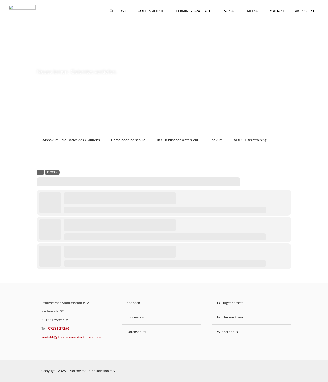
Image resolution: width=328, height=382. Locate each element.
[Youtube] (277, 371)
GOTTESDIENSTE (151, 11)
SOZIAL (229, 11)
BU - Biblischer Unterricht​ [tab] (177, 140)
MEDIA (252, 11)
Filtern (52, 172)
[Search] (40, 172)
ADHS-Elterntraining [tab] (250, 140)
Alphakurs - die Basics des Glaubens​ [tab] (71, 140)
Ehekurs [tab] (216, 140)
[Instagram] (288, 371)
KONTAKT (277, 11)
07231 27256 (58, 328)
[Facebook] (267, 371)
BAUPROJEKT (304, 11)
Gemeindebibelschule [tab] (128, 140)
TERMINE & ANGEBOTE (194, 11)
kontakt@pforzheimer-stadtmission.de (71, 337)
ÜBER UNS (118, 11)
